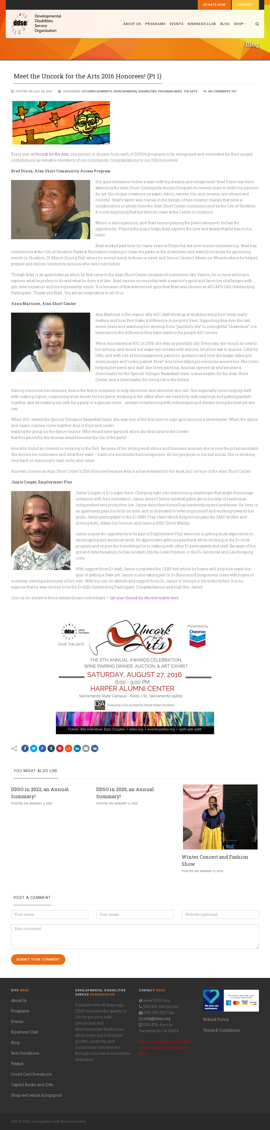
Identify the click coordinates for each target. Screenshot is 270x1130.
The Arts (190, 91)
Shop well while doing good (36, 1095)
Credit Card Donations (31, 1074)
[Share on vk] (94, 748)
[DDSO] (64, 24)
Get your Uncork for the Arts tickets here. (144, 597)
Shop (239, 24)
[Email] (86, 748)
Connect (245, 5)
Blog (225, 24)
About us (132, 24)
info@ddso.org (156, 1018)
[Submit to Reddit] (68, 748)
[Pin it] (60, 748)
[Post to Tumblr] (51, 748)
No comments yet (222, 91)
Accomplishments (97, 91)
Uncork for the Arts (52, 154)
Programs (155, 24)
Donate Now (214, 5)
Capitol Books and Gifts (32, 1084)
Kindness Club (202, 24)
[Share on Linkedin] (77, 748)
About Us (19, 1000)
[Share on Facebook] (25, 748)
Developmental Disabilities (135, 91)
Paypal (17, 1063)
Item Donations (25, 1053)
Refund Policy (216, 1019)
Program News (170, 91)
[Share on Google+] (42, 748)
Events (177, 24)
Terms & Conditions (221, 1030)
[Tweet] (33, 748)
